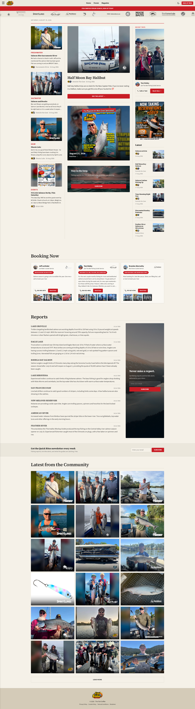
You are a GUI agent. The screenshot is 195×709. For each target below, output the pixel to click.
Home (88, 3)
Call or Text (143, 91)
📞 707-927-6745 (130, 291)
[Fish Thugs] (166, 14)
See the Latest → (98, 96)
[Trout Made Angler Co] (125, 14)
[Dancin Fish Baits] (176, 14)
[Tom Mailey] (28, 14)
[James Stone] (101, 14)
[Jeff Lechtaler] (69, 14)
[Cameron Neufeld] (11, 14)
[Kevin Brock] (86, 14)
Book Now (156, 91)
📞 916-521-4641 (85, 291)
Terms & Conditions (103, 704)
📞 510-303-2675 (40, 291)
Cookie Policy (92, 704)
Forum (96, 3)
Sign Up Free (187, 3)
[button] (46, 48)
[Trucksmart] (141, 14)
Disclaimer (113, 704)
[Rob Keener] (156, 14)
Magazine (105, 3)
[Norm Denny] (57, 14)
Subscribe (99, 186)
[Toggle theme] (178, 3)
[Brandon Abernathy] (44, 14)
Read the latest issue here (97, 8)
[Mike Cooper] (112, 14)
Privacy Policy (83, 704)
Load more (97, 680)
